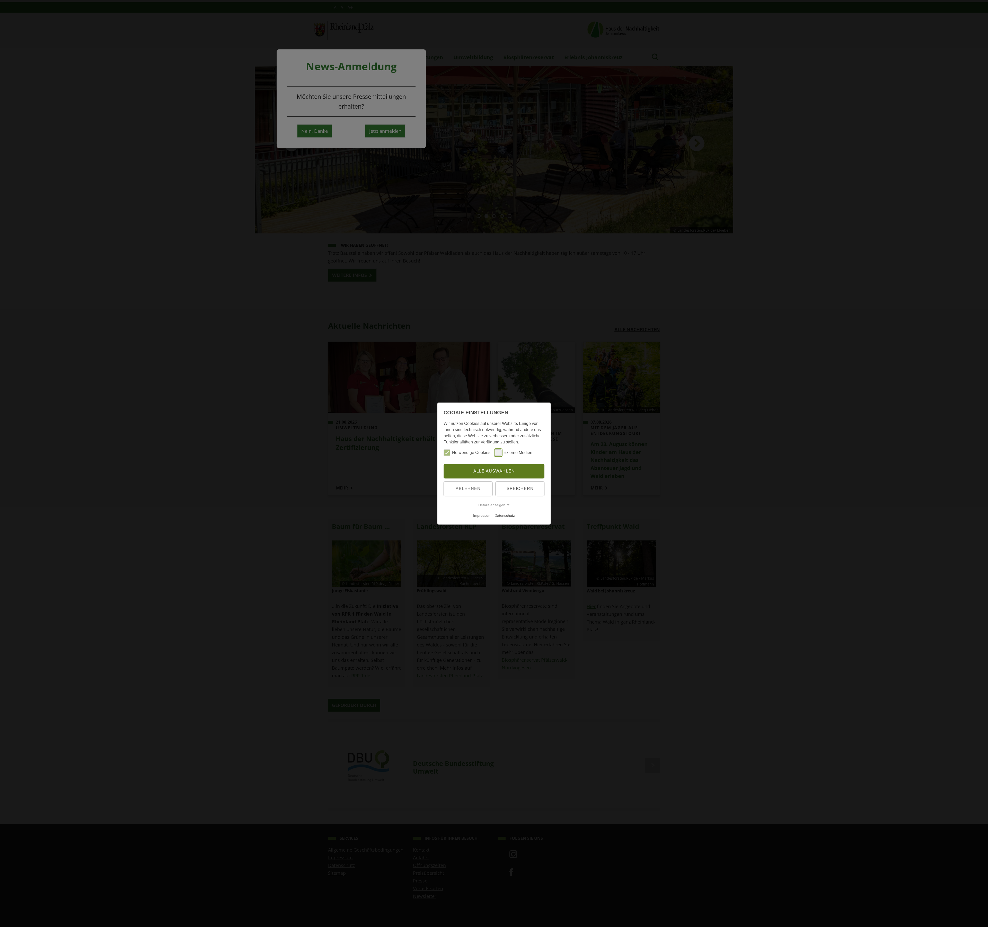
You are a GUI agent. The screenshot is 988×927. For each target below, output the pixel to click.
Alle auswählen (494, 471)
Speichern (520, 488)
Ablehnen (468, 488)
